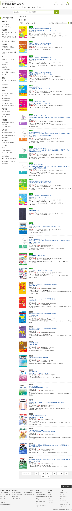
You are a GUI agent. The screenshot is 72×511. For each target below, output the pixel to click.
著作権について (39, 492)
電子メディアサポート (5, 494)
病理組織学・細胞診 (8, 47)
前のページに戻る (23, 16)
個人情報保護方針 (63, 500)
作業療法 (5, 64)
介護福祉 (5, 87)
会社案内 (50, 492)
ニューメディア (7, 153)
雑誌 (40, 7)
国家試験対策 (7, 69)
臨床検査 (5, 140)
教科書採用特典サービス (5, 504)
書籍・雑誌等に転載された (41, 504)
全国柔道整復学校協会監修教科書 (9, 123)
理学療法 (5, 62)
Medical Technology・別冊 (9, 52)
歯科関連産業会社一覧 (29, 494)
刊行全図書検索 (63, 496)
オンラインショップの (5, 501)
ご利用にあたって (63, 492)
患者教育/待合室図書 (8, 132)
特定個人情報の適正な (65, 503)
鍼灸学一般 (6, 111)
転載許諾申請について (41, 494)
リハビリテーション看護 (9, 81)
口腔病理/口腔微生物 (8, 143)
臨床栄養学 (6, 98)
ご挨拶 (49, 494)
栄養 (4, 148)
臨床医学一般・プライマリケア (9, 33)
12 (66, 473)
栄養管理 (5, 84)
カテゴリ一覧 (3, 7)
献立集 (5, 95)
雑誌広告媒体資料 (28, 492)
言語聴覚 (5, 67)
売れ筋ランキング (15, 7)
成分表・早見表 (7, 103)
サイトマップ (63, 494)
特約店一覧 (2, 496)
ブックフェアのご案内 (17, 494)
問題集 (5, 164)
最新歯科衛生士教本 (8, 161)
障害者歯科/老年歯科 (8, 135)
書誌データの (16, 497)
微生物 (4, 145)
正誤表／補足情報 (4, 492)
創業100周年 (50, 502)
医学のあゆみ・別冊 (8, 41)
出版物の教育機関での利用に (41, 498)
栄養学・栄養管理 (7, 93)
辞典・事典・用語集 (8, 72)
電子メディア (6, 27)
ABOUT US (50, 500)
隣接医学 (5, 137)
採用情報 (50, 496)
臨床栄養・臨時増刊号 (9, 105)
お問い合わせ (51, 498)
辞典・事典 (6, 24)
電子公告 (62, 498)
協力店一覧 (2, 498)
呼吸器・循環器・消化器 (9, 37)
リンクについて (63, 506)
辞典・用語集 (6, 150)
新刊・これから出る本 (29, 7)
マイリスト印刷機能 (16, 492)
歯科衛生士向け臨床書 (9, 159)
